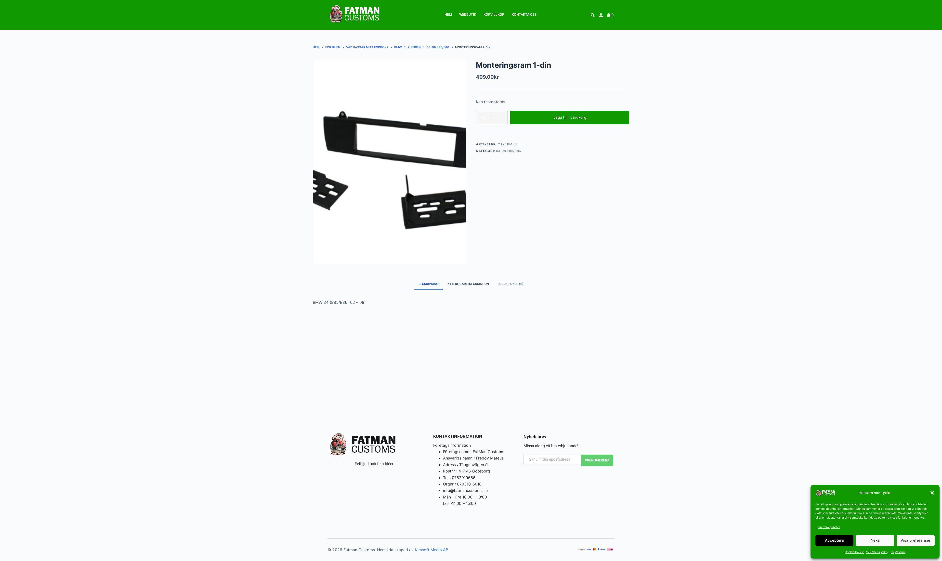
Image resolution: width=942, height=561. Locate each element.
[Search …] (592, 15)
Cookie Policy (854, 552)
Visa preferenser (915, 540)
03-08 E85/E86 (508, 151)
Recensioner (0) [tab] (510, 284)
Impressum (898, 552)
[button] (932, 492)
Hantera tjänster (829, 527)
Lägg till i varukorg (569, 117)
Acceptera (834, 540)
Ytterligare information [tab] (468, 284)
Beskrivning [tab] (428, 284)
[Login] (601, 15)
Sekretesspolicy (877, 552)
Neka (875, 540)
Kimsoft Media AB (431, 549)
